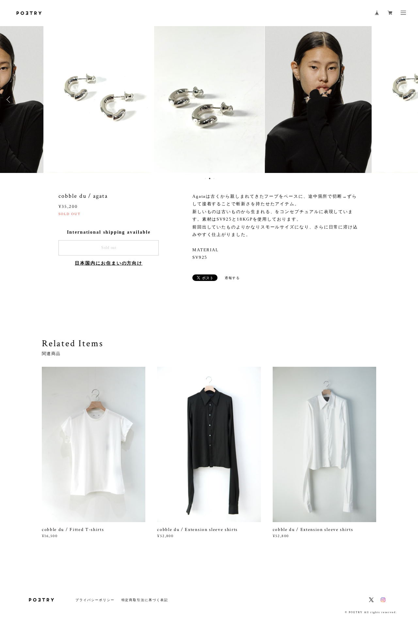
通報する (232, 278)
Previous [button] (10, 99)
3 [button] (214, 178)
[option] (99, 99)
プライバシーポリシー (94, 600)
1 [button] (205, 178)
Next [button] (408, 99)
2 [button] (209, 178)
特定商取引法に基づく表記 (144, 600)
